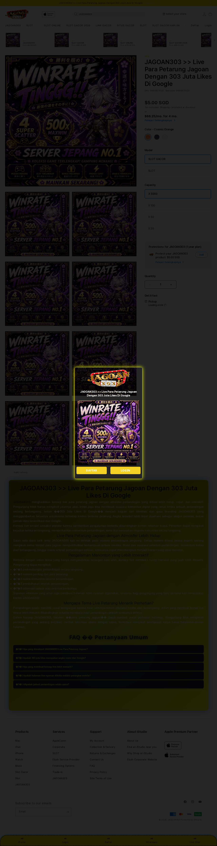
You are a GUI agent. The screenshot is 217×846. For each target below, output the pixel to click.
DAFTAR (91, 470)
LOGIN (125, 470)
